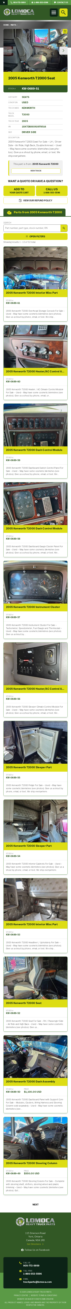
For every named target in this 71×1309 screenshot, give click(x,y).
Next (36, 1205)
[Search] (63, 12)
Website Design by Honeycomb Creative (35, 1299)
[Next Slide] (63, 51)
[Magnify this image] (35, 50)
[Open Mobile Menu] (54, 12)
